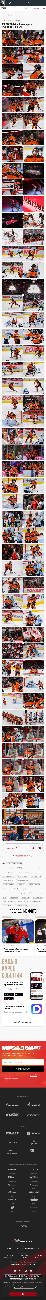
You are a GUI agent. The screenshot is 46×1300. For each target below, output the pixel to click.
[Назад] (4, 15)
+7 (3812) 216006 (24, 1256)
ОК (23, 1294)
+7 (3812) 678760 (38, 1256)
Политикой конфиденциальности (24, 1288)
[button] (12, 848)
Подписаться (23, 1069)
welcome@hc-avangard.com (23, 1264)
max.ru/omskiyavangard (23, 1022)
